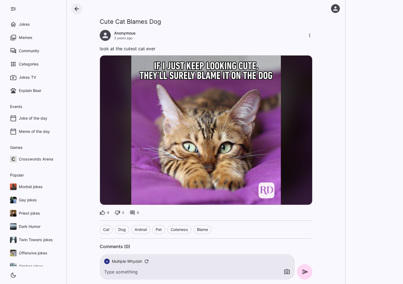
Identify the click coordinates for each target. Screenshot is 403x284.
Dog (122, 229)
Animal (141, 229)
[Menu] (13, 8)
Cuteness (179, 229)
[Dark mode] (13, 275)
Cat (106, 229)
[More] (310, 35)
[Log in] (335, 8)
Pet (159, 229)
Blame (202, 229)
